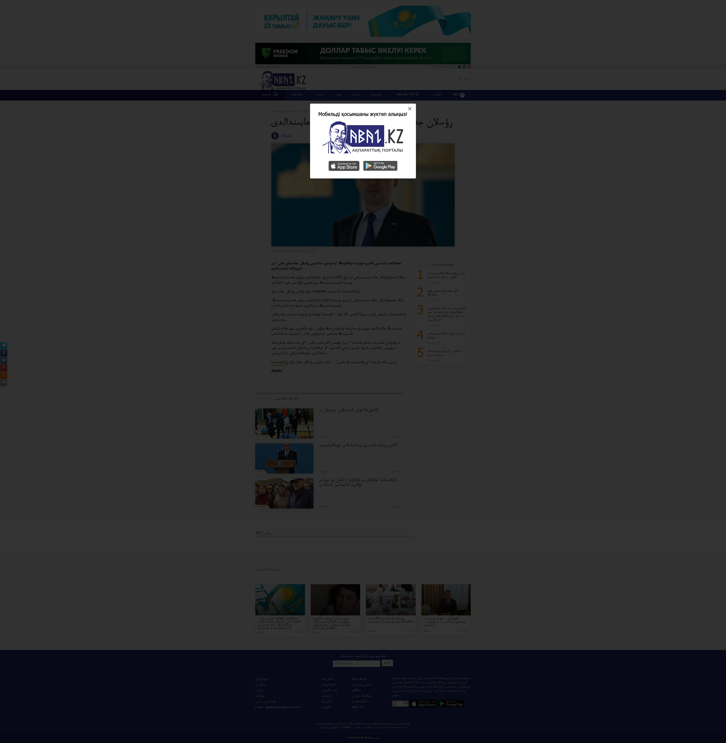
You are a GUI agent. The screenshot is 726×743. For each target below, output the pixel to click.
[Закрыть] (410, 110)
